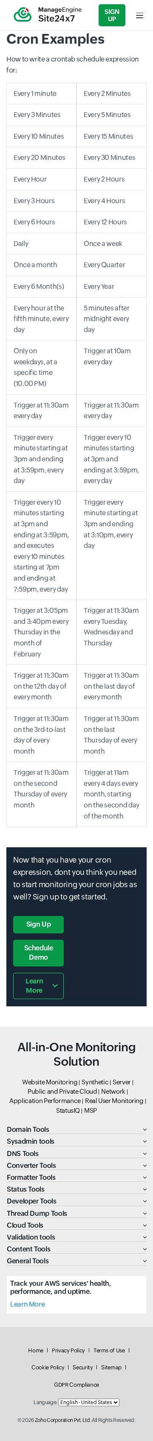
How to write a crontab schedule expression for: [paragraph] (72, 64)
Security (83, 1367)
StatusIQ (68, 1110)
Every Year (99, 286)
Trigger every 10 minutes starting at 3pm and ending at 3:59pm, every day (111, 459)
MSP (90, 1110)
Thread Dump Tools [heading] (37, 1213)
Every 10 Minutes (39, 136)
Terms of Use (109, 1350)
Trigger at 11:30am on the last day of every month (111, 686)
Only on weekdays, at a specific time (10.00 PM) (35, 367)
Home (35, 1350)
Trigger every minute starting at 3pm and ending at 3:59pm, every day (41, 459)
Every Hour (30, 179)
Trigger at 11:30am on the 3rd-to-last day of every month (41, 735)
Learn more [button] (34, 985)
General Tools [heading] (27, 1261)
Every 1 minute (35, 93)
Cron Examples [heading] (55, 39)
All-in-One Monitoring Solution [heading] (76, 1054)
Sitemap (111, 1367)
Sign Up (112, 15)
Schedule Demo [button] (38, 952)
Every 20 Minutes (39, 158)
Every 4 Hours (104, 201)
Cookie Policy (47, 1367)
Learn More (27, 1304)
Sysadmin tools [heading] (30, 1141)
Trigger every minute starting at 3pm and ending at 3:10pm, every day (111, 524)
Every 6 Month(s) (39, 286)
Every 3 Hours (34, 201)
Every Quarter (104, 265)
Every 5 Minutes (107, 115)
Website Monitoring (50, 1082)
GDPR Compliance (76, 1385)
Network (113, 1091)
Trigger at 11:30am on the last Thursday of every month (111, 735)
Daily (21, 244)
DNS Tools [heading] (23, 1154)
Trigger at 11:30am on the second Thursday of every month (41, 788)
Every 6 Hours (34, 222)
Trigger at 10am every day (107, 356)
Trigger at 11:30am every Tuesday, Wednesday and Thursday (111, 626)
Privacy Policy (68, 1350)
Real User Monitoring (114, 1100)
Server (122, 1082)
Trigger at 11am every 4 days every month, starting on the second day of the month (111, 794)
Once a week (103, 244)
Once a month (35, 265)
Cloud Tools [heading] (25, 1225)
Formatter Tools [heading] (31, 1177)
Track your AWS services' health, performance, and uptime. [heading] (60, 1287)
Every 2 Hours (104, 179)
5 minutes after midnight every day (107, 319)
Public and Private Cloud (62, 1091)
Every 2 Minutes (107, 93)
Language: (45, 1402)
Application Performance (45, 1100)
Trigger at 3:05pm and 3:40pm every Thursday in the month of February (41, 632)
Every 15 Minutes (108, 136)
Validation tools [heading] (31, 1237)
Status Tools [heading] (26, 1189)
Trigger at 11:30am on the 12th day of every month (41, 686)
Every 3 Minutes (37, 115)
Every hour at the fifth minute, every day (41, 319)
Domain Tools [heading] (28, 1129)
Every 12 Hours (105, 222)
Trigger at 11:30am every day (41, 410)
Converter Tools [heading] (31, 1166)
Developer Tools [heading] (32, 1201)
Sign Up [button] (38, 924)
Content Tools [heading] (28, 1249)
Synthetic (95, 1082)
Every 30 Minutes (109, 158)
